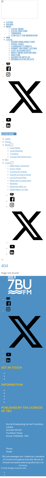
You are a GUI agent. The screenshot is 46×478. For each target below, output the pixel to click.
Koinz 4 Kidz (17, 44)
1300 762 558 (19, 451)
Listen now (7, 134)
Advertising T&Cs (14, 396)
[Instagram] (8, 76)
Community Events (21, 46)
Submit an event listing (24, 48)
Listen (9, 22)
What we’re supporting (23, 52)
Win (8, 37)
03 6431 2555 (19, 448)
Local (9, 39)
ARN (8, 472)
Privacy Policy (12, 390)
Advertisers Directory (23, 41)
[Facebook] (8, 70)
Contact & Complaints (16, 373)
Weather (15, 55)
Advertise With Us (20, 57)
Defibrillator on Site (22, 59)
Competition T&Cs (14, 393)
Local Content (12, 402)
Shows (9, 24)
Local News (17, 28)
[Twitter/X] (25, 115)
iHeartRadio (10, 475)
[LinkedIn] (8, 127)
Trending (16, 33)
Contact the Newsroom (24, 35)
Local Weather (19, 31)
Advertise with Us (14, 376)
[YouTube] (8, 121)
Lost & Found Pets (21, 50)
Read (8, 26)
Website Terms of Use (16, 399)
